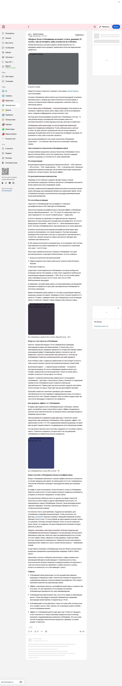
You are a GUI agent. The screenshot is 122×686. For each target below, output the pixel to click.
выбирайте (39, 517)
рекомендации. (7, 191)
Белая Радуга (73, 91)
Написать (106, 27)
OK (21, 682)
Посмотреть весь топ (101, 326)
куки (12, 682)
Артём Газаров (38, 34)
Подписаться (79, 35)
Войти (116, 27)
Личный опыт (37, 36)
